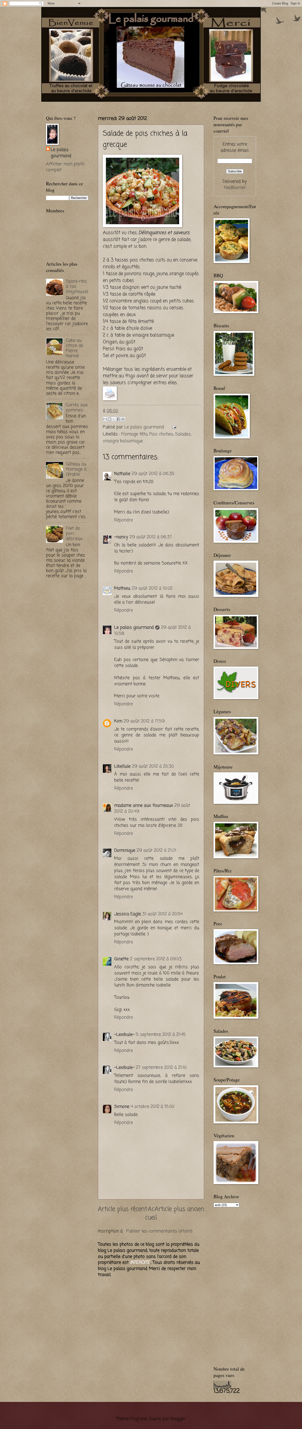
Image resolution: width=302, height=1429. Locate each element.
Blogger (178, 1419)
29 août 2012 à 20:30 (153, 766)
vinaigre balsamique (123, 441)
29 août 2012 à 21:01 (156, 850)
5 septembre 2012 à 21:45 (161, 1034)
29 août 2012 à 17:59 (144, 721)
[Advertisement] (101, 104)
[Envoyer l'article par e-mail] (173, 427)
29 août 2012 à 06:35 (153, 473)
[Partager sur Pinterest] (123, 419)
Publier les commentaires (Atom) (159, 1231)
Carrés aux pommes (77, 407)
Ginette (121, 959)
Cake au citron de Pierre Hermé (74, 348)
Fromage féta (134, 434)
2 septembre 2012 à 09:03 (156, 959)
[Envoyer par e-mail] (105, 419)
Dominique (124, 850)
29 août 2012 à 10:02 (152, 588)
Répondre (123, 520)
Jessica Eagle (127, 914)
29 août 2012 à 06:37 (151, 537)
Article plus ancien (179, 1209)
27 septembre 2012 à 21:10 (161, 1067)
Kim (118, 721)
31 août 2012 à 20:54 (162, 914)
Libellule (122, 766)
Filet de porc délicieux (74, 533)
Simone (121, 1106)
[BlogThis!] (109, 419)
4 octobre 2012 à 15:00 (152, 1106)
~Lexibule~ (124, 1034)
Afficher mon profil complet (65, 167)
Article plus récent (122, 1209)
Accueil (151, 1214)
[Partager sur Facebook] (118, 419)
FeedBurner (235, 187)
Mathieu (122, 588)
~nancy (121, 537)
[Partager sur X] (114, 419)
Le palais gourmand (144, 427)
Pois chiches (161, 434)
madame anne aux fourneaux (143, 805)
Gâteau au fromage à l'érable (76, 469)
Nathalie (122, 473)
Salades (183, 434)
